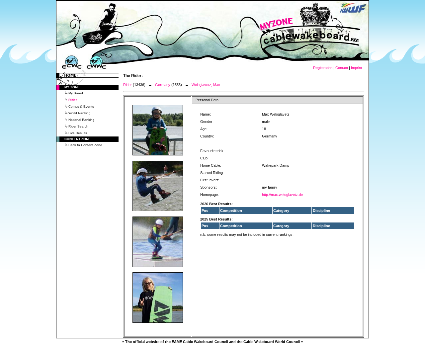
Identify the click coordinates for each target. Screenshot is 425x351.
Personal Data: (207, 100)
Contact (341, 68)
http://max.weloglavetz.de (282, 195)
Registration (322, 68)
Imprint (356, 68)
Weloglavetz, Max (206, 85)
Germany (162, 85)
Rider (127, 85)
